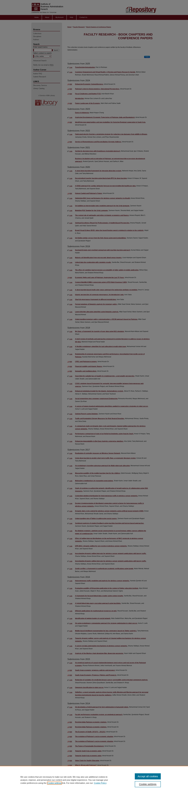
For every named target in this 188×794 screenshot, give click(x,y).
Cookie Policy (100, 783)
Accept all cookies (148, 776)
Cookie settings (54, 783)
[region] (94, 780)
